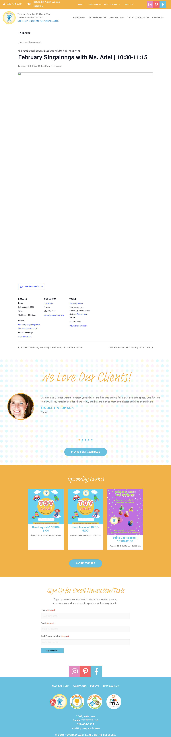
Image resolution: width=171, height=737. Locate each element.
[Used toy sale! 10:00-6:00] (46, 506)
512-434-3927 (14, 4)
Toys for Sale (60, 686)
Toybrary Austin (76, 303)
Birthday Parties (97, 17)
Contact (128, 4)
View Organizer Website (54, 315)
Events (94, 686)
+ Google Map (81, 314)
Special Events (112, 4)
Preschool (158, 17)
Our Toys (93, 4)
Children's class (24, 336)
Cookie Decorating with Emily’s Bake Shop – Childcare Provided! (52, 347)
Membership (79, 17)
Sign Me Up (52, 650)
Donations (79, 686)
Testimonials (111, 686)
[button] (100, 4)
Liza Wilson (48, 303)
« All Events (24, 32)
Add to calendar (32, 286)
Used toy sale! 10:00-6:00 (46, 529)
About (81, 4)
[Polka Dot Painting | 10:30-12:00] (125, 511)
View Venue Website (78, 325)
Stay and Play (117, 17)
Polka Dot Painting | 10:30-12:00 (125, 539)
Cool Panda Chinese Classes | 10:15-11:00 (129, 347)
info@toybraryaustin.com (85, 728)
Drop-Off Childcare (138, 17)
